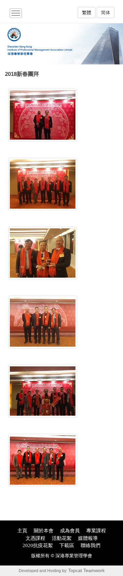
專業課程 (96, 530)
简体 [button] (105, 12)
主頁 (22, 530)
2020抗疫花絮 (38, 545)
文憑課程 (35, 538)
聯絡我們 (90, 545)
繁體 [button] (86, 12)
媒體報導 (88, 538)
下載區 (66, 545)
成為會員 (70, 530)
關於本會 (43, 530)
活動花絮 (62, 538)
